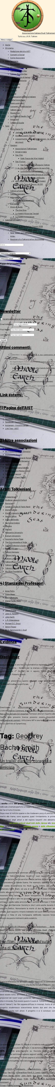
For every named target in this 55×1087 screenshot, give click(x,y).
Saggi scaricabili (17, 103)
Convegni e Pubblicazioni (20, 106)
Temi (7, 126)
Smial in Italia (21, 152)
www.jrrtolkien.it (7, 664)
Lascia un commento (40, 933)
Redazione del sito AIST (20, 51)
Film (37, 926)
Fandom (13, 145)
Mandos (8, 526)
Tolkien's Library (12, 568)
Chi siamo (9, 48)
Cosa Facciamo (11, 61)
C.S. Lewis (35, 1072)
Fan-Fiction (20, 161)
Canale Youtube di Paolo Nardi (17, 506)
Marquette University (14, 532)
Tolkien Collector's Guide (15, 545)
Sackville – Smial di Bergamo (17, 461)
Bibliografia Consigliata (15, 100)
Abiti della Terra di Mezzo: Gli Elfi (29, 184)
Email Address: (6, 324)
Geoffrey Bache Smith (10, 930)
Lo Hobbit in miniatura (24, 216)
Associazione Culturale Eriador (18, 448)
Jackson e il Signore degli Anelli (28, 132)
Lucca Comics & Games (20, 77)
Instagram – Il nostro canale (16, 425)
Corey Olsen (10, 594)
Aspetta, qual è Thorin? (25, 135)
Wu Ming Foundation (13, 571)
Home (7, 45)
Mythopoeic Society (13, 454)
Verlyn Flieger (10, 626)
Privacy (3, 1085)
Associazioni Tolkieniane (26, 148)
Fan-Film (19, 155)
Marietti (8, 529)
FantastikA (15, 64)
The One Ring (20, 210)
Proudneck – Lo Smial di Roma (18, 458)
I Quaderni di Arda (12, 87)
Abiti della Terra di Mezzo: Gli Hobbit (30, 181)
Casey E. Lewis (47, 1072)
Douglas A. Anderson (14, 607)
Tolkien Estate (11, 548)
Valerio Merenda (17, 381)
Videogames (15, 197)
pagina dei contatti (12, 720)
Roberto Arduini (27, 926)
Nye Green (37, 1075)
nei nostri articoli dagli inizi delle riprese (28, 823)
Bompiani (9, 503)
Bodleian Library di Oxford (16, 500)
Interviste (14, 119)
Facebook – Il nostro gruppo (17, 419)
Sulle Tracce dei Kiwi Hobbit (32, 158)
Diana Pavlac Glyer (13, 600)
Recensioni (15, 113)
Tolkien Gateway (12, 552)
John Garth (9, 617)
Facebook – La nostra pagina (17, 422)
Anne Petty (10, 591)
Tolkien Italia (10, 555)
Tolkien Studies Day (18, 71)
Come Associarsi (17, 58)
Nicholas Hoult (40, 930)
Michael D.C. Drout (13, 623)
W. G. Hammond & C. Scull (16, 630)
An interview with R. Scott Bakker (24, 229)
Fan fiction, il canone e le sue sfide (35, 168)
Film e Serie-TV (16, 129)
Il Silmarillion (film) (23, 1072)
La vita (13, 93)
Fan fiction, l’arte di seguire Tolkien (35, 165)
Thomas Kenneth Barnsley (41, 1079)
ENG (7, 223)
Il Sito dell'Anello (12, 519)
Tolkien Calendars (17, 194)
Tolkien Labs (15, 109)
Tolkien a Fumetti (17, 191)
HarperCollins (10, 516)
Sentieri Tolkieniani (13, 464)
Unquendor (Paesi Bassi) (15, 477)
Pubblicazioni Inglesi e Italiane (23, 96)
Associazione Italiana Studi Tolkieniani (38, 33)
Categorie (4, 250)
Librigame (14, 203)
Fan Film (11, 1072)
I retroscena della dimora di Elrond (34, 174)
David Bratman (11, 597)
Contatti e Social (17, 54)
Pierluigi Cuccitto (14, 933)
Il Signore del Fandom (24, 187)
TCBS (26, 1079)
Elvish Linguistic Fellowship (17, 513)
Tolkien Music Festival (14, 561)
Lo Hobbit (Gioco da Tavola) (27, 213)
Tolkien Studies (11, 565)
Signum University (13, 536)
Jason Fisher (10, 610)
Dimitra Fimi (10, 604)
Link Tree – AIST (12, 428)
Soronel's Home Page (14, 539)
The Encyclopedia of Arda (16, 542)
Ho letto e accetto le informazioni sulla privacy (22, 319)
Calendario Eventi (12, 220)
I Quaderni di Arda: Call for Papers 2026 (26, 226)
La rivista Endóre (12, 523)
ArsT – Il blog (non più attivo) (17, 415)
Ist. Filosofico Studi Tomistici (18, 451)
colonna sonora (31, 826)
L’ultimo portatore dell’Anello (32, 177)
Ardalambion (10, 497)
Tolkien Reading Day (18, 74)
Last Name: (5, 334)
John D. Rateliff (12, 613)
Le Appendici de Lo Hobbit (31, 171)
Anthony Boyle (47, 926)
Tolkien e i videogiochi (24, 200)
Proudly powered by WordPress (20, 1085)
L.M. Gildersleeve (12, 620)
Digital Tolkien (11, 510)
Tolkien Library (11, 558)
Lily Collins (27, 930)
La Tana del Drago (12, 83)
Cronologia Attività (18, 80)
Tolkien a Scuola (17, 122)
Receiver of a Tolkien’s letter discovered (27, 239)
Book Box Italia (17, 368)
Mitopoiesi (14, 67)
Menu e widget (6, 40)
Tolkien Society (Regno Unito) (17, 471)
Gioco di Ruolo (16, 207)
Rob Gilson (26, 933)
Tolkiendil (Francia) (13, 474)
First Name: (5, 329)
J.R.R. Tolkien (11, 90)
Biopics (3, 1072)
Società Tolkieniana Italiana (17, 467)
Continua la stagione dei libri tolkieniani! (39, 381)
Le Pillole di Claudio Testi (20, 116)
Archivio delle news (44, 1069)
